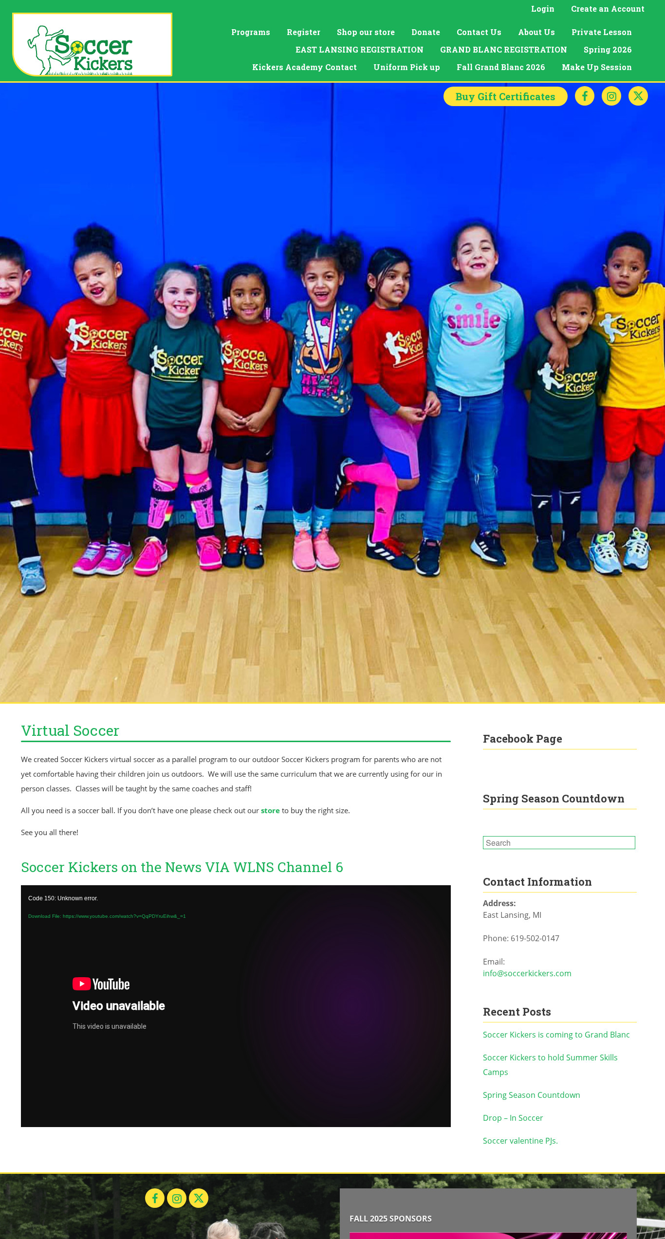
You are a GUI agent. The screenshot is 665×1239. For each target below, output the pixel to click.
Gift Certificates (505, 96)
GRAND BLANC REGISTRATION (503, 49)
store (270, 810)
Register (303, 32)
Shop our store (366, 32)
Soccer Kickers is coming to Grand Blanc (556, 1034)
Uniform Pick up (406, 67)
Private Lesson (602, 32)
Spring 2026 (608, 49)
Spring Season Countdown (531, 1095)
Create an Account (608, 8)
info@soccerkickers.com (527, 973)
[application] (236, 1006)
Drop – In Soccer (513, 1117)
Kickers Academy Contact (304, 67)
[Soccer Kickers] (92, 44)
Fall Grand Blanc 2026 (501, 67)
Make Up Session (597, 67)
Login (542, 8)
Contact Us (479, 32)
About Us (536, 32)
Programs (250, 32)
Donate (425, 32)
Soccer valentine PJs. (520, 1140)
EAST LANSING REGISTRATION (360, 49)
